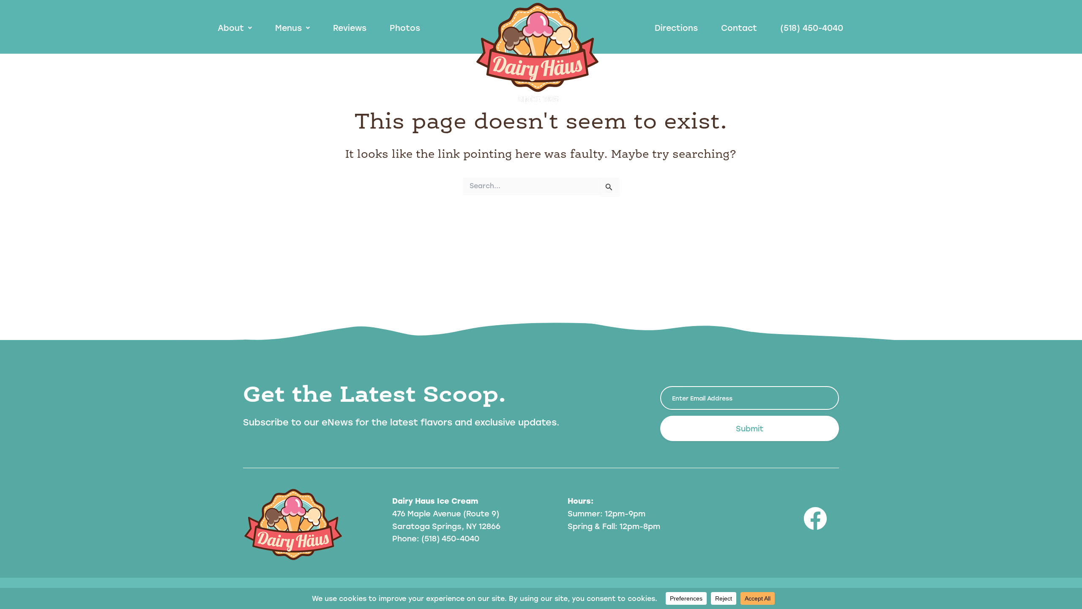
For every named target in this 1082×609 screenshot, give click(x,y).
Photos (405, 27)
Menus (288, 27)
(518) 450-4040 (811, 27)
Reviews (349, 27)
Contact (739, 27)
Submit (749, 428)
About (231, 27)
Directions (676, 27)
